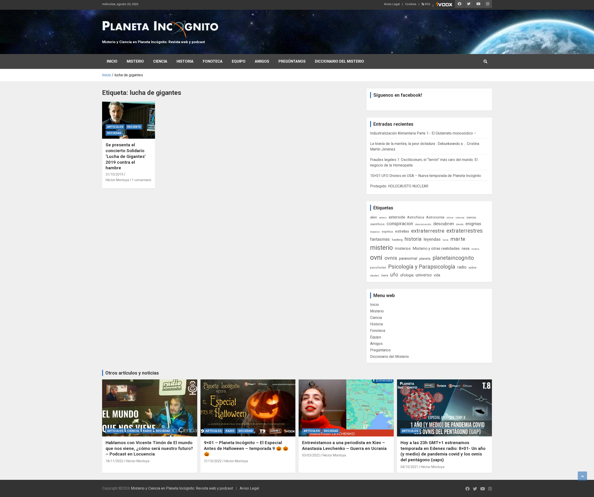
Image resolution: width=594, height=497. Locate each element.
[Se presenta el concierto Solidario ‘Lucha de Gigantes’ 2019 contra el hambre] (128, 120)
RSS (427, 4)
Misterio (135, 61)
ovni (376, 257)
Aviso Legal (392, 4)
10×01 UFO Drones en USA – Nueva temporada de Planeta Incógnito (425, 175)
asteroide (397, 217)
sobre (472, 267)
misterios (403, 248)
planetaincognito (453, 258)
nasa (465, 248)
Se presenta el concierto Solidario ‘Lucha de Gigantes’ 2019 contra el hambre (126, 156)
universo (424, 275)
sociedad (114, 133)
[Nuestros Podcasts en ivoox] (444, 5)
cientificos (377, 224)
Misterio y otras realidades (436, 248)
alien (373, 217)
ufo (394, 275)
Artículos (115, 126)
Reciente (134, 126)
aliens (383, 217)
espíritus (387, 231)
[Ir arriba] (582, 476)
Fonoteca (213, 61)
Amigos (262, 61)
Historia (185, 61)
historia (413, 239)
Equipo (238, 61)
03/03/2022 (311, 455)
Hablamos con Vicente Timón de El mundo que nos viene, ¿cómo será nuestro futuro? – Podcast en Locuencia (149, 448)
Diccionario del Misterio (339, 61)
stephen (374, 275)
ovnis (390, 258)
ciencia (459, 217)
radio (461, 267)
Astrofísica (415, 217)
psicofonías (378, 267)
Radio (147, 431)
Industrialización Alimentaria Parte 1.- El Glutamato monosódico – (423, 133)
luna (445, 239)
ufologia (406, 275)
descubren (443, 223)
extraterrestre (427, 231)
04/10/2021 (409, 467)
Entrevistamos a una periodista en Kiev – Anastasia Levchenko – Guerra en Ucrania (344, 445)
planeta (424, 259)
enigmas (473, 223)
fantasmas (380, 239)
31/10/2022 (213, 461)
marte (457, 239)
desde (459, 224)
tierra (384, 275)
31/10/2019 (114, 174)
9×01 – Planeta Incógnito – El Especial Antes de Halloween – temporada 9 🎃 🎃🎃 (246, 448)
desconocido (423, 224)
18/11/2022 (114, 461)
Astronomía (435, 217)
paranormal (408, 258)
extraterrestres (464, 231)
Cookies (410, 4)
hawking (397, 239)
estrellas (402, 231)
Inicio (112, 61)
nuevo (475, 248)
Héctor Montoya (117, 180)
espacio (375, 231)
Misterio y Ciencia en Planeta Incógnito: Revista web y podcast (153, 42)
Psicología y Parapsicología (421, 266)
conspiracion (400, 223)
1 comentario (141, 180)
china (449, 217)
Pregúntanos (292, 61)
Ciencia (160, 61)
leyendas (432, 239)
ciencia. (471, 217)
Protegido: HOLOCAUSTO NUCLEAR (399, 186)
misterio (381, 247)
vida (437, 275)
